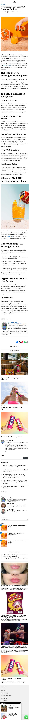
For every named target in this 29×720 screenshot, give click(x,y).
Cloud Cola (10, 236)
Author (2, 319)
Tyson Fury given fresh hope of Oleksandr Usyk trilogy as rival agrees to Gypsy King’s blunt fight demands (15, 482)
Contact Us (3, 690)
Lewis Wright (12, 11)
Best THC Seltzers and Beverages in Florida (17, 526)
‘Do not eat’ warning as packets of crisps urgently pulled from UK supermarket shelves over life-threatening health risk (14, 476)
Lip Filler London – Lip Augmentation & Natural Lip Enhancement (15, 470)
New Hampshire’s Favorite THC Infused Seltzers (16, 534)
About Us (3, 688)
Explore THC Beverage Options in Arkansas (12, 378)
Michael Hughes (10, 509)
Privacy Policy (4, 693)
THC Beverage (14, 346)
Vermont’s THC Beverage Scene (11, 437)
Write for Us (4, 698)
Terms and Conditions (6, 695)
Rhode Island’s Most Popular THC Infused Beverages (13, 487)
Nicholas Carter (10, 503)
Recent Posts (8, 319)
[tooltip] (17, 342)
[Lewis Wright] (4, 326)
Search (2, 455)
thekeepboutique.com (21, 323)
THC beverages (7, 65)
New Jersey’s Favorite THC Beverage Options (17, 541)
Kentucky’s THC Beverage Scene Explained (11, 408)
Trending (3, 4)
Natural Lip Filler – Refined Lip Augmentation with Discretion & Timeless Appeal (14, 466)
